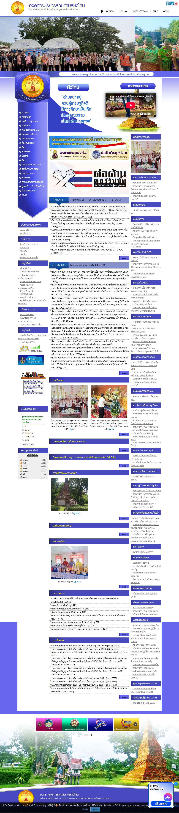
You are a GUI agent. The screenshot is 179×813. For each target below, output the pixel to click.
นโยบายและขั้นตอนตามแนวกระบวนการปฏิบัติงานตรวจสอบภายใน (145, 651)
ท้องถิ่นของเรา (28, 143)
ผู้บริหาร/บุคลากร (30, 121)
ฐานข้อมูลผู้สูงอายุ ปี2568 (144, 703)
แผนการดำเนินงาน (29, 134)
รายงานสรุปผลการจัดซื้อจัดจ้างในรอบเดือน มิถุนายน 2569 (77, 678)
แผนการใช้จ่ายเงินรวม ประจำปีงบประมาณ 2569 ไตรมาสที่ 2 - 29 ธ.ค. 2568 (85, 207)
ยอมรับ (95, 809)
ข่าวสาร (25, 156)
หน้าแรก (109, 11)
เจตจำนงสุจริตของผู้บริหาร (145, 410)
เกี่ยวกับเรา (26, 117)
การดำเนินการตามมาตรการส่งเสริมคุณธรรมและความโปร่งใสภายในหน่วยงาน (145, 527)
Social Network (26, 291)
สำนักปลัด (24, 248)
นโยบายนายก (26, 285)
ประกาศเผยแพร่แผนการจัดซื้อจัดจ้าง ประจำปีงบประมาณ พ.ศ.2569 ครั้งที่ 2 (85, 652)
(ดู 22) (72, 429)
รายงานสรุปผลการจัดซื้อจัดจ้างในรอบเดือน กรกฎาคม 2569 (78, 646)
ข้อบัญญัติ (26, 125)
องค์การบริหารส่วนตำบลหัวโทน (57, 5)
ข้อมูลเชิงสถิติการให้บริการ (145, 237)
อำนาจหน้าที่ (26, 278)
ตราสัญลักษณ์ (26, 294)
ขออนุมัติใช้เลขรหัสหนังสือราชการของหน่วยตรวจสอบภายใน (144, 638)
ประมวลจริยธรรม (141, 563)
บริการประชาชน (28, 138)
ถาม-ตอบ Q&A (27, 288)
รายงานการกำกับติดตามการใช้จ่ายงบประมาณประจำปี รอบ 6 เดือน (146, 267)
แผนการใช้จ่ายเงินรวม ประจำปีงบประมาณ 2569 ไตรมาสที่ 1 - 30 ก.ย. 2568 (85, 210)
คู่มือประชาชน (27, 314)
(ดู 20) (111, 429)
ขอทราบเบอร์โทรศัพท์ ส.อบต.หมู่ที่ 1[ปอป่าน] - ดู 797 (75, 622)
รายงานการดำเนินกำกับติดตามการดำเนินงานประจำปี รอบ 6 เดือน (144, 189)
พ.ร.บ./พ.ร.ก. (26, 321)
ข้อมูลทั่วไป (25, 268)
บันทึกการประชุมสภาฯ (143, 552)
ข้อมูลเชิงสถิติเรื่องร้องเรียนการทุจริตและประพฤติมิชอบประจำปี (144, 382)
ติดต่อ (166, 11)
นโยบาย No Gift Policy (143, 608)
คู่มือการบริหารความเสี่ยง (144, 645)
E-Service (123, 11)
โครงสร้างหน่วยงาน (29, 272)
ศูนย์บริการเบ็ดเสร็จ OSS (33, 186)
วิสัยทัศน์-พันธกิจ (28, 275)
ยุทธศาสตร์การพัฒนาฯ (30, 281)
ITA (23, 147)
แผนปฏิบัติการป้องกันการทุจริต (147, 491)
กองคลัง (23, 251)
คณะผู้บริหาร (26, 230)
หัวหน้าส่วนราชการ (29, 244)
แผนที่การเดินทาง (28, 297)
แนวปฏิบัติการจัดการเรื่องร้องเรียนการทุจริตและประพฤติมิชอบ (145, 365)
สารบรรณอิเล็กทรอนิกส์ (32, 182)
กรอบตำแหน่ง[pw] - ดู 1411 (63, 605)
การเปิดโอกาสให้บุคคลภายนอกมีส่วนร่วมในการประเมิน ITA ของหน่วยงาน (143, 537)
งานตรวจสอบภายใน (29, 257)
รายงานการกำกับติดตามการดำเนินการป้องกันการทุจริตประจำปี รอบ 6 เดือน (145, 497)
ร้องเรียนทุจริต (28, 191)
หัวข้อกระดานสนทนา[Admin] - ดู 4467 (68, 612)
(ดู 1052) (77, 582)
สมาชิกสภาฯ (25, 233)
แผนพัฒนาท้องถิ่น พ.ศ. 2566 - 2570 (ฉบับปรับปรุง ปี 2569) (77, 685)
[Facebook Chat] (161, 795)
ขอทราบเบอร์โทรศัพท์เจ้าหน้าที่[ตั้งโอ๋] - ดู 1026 (72, 626)
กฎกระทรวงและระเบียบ (31, 324)
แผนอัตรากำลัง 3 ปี (30, 130)
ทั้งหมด (125, 258)
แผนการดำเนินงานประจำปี (145, 183)
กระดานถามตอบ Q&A (32, 164)
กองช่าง (23, 254)
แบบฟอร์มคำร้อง (28, 318)
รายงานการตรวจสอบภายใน (146, 625)
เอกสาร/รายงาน (140, 11)
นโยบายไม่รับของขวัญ (143, 433)
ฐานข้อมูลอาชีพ (27, 342)
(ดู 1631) (76, 513)
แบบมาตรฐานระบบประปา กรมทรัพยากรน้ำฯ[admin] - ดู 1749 (79, 629)
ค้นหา (155, 11)
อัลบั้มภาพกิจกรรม (30, 169)
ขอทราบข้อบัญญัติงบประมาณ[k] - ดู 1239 (70, 609)
